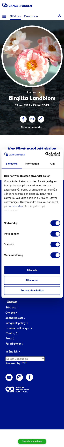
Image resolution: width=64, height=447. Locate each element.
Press (8, 338)
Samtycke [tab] (11, 163)
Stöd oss (10, 307)
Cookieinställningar (17, 328)
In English (11, 351)
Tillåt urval (32, 280)
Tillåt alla (32, 270)
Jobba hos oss (14, 317)
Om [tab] (52, 163)
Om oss (10, 312)
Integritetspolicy (15, 322)
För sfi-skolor (13, 343)
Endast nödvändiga (32, 290)
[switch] (55, 233)
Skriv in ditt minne (32, 441)
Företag (10, 333)
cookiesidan (15, 206)
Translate (33, 363)
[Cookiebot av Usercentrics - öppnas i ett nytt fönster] (45, 154)
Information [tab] (32, 163)
